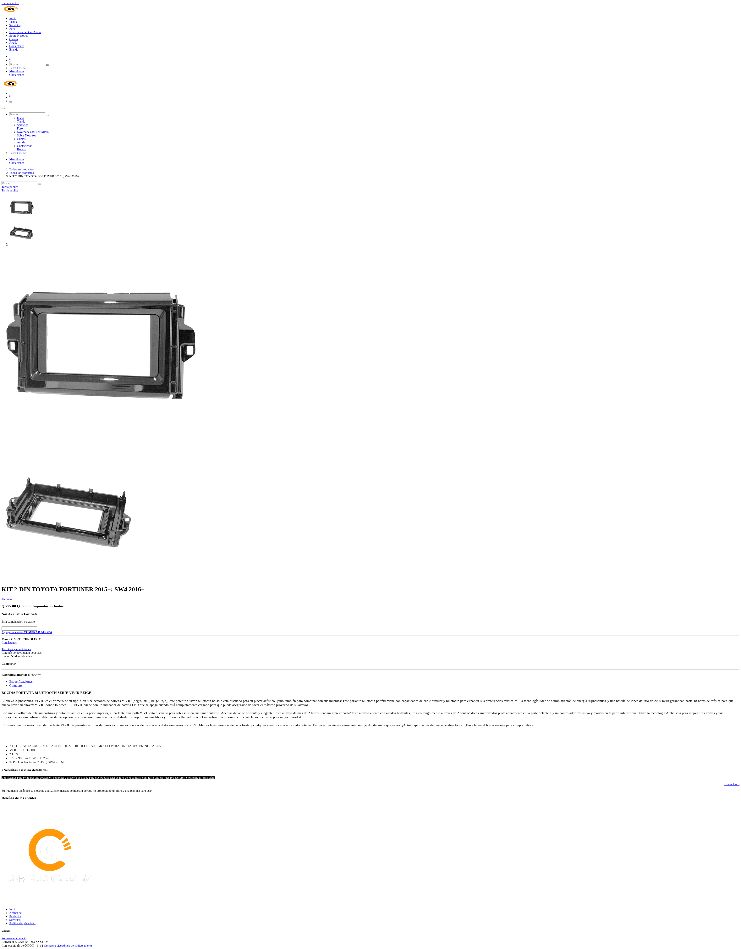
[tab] (21, 681)
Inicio (12, 909)
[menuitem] (12, 18)
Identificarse (16, 71)
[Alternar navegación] (10, 101)
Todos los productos (21, 169)
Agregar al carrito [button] (13, 632)
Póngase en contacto (14, 938)
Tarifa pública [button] (10, 187)
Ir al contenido (10, 3)
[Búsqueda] (47, 65)
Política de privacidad (22, 923)
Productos (15, 916)
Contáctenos (16, 74)
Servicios (14, 919)
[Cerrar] (3, 108)
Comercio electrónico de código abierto (68, 945)
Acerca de (15, 912)
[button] (38, 632)
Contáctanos (731, 784)
